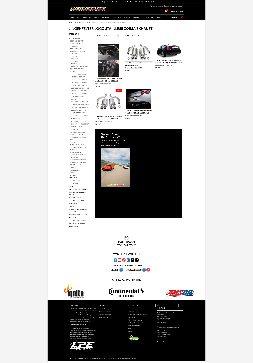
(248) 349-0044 (161, 336)
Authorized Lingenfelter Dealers (137, 314)
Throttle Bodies (75, 165)
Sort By (98, 35)
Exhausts (95, 22)
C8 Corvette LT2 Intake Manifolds (77, 202)
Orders (168, 6)
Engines (105, 17)
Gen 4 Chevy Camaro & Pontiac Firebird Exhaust (80, 103)
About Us (130, 309)
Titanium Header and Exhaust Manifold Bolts (80, 122)
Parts (96, 17)
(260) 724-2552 (157, 6)
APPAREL (136, 17)
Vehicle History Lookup (135, 320)
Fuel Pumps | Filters (76, 134)
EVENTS (101, 2)
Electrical (73, 64)
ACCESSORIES (148, 17)
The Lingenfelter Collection (136, 323)
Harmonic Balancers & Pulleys (78, 138)
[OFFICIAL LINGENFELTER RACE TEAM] (144, 270)
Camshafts (74, 54)
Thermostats (74, 157)
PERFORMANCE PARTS (82, 22)
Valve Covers (74, 170)
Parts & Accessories (105, 312)
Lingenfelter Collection (144, 2)
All (138, 35)
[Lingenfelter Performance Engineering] (88, 9)
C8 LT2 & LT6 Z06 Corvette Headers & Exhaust (80, 75)
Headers (73, 142)
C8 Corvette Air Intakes (77, 220)
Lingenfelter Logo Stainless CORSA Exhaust (80, 114)
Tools (72, 167)
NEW (72, 17)
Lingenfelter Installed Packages (78, 148)
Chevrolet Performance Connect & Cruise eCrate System (78, 192)
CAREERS (159, 17)
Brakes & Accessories (77, 51)
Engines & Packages (105, 314)
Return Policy (132, 317)
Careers (130, 331)
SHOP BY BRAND (74, 38)
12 (130, 35)
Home (70, 22)
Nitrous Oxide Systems (78, 155)
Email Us (162, 342)
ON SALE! (72, 186)
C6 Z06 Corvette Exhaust (80, 85)
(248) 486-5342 (161, 322)
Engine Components (77, 69)
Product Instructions (134, 325)
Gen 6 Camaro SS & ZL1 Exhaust (79, 97)
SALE (78, 17)
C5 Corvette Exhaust (79, 93)
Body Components (76, 49)
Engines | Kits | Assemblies (79, 66)
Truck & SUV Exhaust (78, 110)
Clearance (116, 17)
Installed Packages (104, 309)
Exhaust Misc (76, 118)
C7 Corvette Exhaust (79, 82)
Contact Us (131, 312)
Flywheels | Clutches (77, 132)
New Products (75, 43)
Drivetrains (74, 61)
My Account (178, 6)
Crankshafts (74, 56)
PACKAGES (87, 17)
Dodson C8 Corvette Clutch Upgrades (79, 216)
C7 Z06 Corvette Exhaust (80, 80)
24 (134, 35)
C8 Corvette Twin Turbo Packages (78, 210)
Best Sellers (73, 178)
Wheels (72, 172)
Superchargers (75, 152)
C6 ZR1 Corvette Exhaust (80, 88)
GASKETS (73, 175)
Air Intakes (74, 46)
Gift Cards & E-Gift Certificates (75, 182)
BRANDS (127, 17)
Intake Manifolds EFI (77, 145)
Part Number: (108, 82)
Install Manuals (75, 197)
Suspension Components (78, 162)
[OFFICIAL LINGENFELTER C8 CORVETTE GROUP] (121, 270)
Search (174, 17)
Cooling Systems (76, 59)
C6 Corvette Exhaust (79, 91)
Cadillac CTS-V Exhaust (80, 107)
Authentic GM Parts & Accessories (77, 224)
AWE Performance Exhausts (78, 128)
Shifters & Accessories (78, 160)
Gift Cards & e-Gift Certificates (119, 2)
